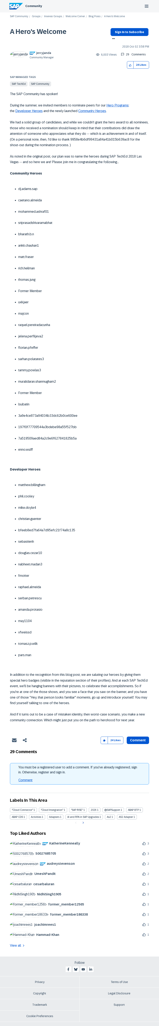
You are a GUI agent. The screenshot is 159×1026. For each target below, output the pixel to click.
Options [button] (113, 39)
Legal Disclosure (119, 993)
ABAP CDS (17, 817)
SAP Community (19, 16)
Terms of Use (119, 982)
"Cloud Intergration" (52, 810)
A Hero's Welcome (38, 31)
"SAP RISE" (77, 810)
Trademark (39, 1004)
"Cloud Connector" (22, 810)
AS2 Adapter (126, 817)
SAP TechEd (19, 83)
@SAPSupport (112, 810)
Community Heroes (92, 111)
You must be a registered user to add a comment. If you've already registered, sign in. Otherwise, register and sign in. (77, 770)
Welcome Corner (75, 16)
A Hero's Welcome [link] (114, 16)
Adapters (54, 817)
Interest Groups (53, 16)
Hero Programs (117, 105)
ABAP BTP (133, 810)
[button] (130, 65)
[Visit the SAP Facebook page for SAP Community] (68, 969)
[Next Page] (83, 822)
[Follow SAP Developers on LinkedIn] (90, 969)
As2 (109, 817)
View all (15, 945)
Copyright (39, 993)
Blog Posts (94, 16)
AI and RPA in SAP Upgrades (83, 817)
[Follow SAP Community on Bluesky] (75, 969)
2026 (93, 810)
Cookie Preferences (39, 1016)
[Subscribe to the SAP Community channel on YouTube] (83, 969)
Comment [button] (138, 740)
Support (119, 1004)
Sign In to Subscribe (129, 32)
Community (33, 6)
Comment (25, 780)
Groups (36, 16)
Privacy (40, 982)
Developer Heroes (29, 111)
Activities (36, 817)
